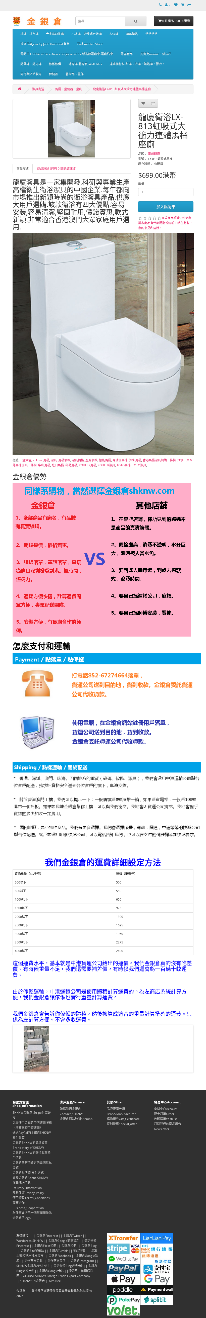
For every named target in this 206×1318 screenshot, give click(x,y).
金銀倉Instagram (82, 1261)
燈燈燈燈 (151, 34)
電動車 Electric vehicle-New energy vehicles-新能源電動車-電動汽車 (66, 54)
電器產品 (127, 54)
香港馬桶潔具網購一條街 (159, 460)
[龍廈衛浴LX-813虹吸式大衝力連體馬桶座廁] (72, 129)
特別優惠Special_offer (122, 1124)
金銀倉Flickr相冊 (45, 1246)
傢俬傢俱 (55, 64)
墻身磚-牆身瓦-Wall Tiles (85, 64)
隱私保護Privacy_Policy (28, 1193)
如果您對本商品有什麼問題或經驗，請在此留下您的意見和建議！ (165, 223)
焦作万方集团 (56, 1261)
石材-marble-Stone (90, 44)
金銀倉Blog (89, 1246)
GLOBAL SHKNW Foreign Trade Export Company (56, 1276)
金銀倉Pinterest (47, 1236)
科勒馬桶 (71, 465)
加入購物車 (166, 206)
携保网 (72, 1271)
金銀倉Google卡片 (51, 1271)
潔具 (54, 460)
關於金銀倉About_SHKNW (30, 1178)
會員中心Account (165, 1109)
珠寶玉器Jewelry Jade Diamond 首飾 (45, 44)
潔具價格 (78, 460)
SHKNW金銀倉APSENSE (32, 1266)
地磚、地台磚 (29, 34)
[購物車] (182, 5)
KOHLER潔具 (106, 465)
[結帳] (189, 5)
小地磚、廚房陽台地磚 (87, 34)
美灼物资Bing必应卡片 (69, 1266)
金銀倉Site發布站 (32, 1251)
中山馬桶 (44, 465)
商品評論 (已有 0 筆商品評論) (56, 168)
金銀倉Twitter (72, 1236)
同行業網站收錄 (30, 74)
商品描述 (23, 168)
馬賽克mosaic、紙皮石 (155, 54)
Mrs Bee (55, 1281)
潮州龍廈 (154, 154)
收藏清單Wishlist (165, 1119)
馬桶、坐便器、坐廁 (68, 89)
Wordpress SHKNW (29, 1241)
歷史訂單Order (164, 1114)
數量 (141, 184)
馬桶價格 (64, 460)
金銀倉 (26, 460)
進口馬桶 (58, 465)
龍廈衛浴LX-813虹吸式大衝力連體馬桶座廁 (122, 89)
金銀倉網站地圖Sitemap (76, 1119)
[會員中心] (168, 5)
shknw (37, 460)
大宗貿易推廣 (55, 34)
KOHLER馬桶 (87, 465)
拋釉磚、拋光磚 (30, 64)
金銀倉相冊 (68, 1246)
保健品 (53, 74)
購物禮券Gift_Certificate (123, 1119)
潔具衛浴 (132, 34)
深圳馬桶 (135, 460)
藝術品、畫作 (75, 74)
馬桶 (46, 460)
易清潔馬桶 (120, 460)
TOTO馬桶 (124, 465)
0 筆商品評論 (171, 218)
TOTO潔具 (139, 465)
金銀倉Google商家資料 (63, 1241)
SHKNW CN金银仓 (32, 1281)
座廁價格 (91, 460)
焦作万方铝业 (33, 1261)
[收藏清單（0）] (176, 5)
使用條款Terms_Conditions (31, 1198)
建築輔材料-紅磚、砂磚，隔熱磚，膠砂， (137, 64)
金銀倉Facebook (59, 1256)
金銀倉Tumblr (58, 1251)
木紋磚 (113, 34)
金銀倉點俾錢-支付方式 (28, 1173)
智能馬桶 (105, 460)
